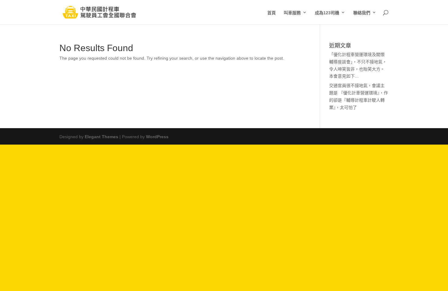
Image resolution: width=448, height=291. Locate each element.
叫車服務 (292, 12)
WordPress (157, 136)
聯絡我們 (361, 12)
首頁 (271, 12)
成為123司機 (327, 12)
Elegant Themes (101, 136)
